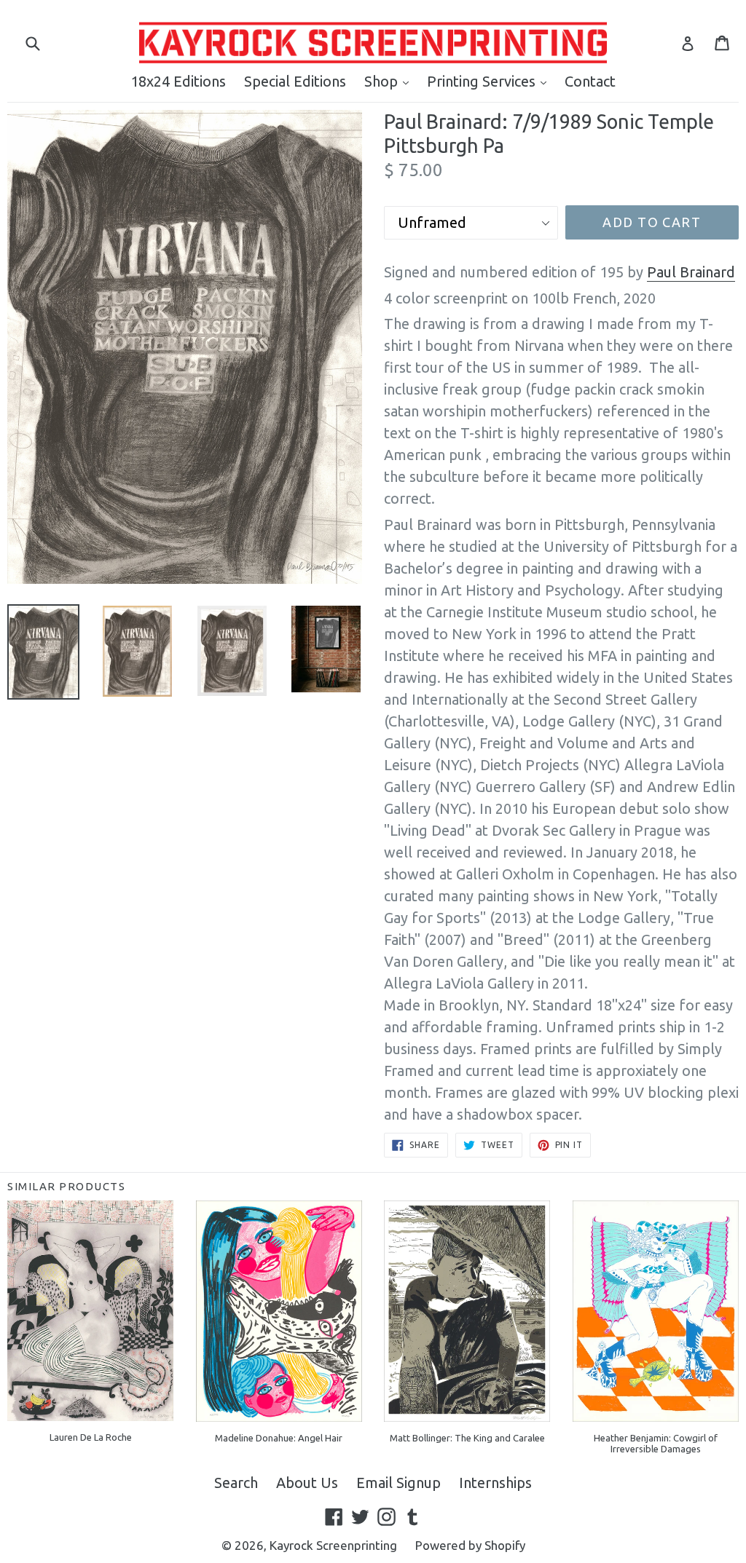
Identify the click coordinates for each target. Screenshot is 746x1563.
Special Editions (295, 81)
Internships (495, 1482)
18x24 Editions (178, 81)
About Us (307, 1482)
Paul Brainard (691, 272)
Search (236, 1482)
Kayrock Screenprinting (333, 1545)
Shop (390, 81)
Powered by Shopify (470, 1545)
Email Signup (398, 1482)
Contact (590, 81)
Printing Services (490, 81)
